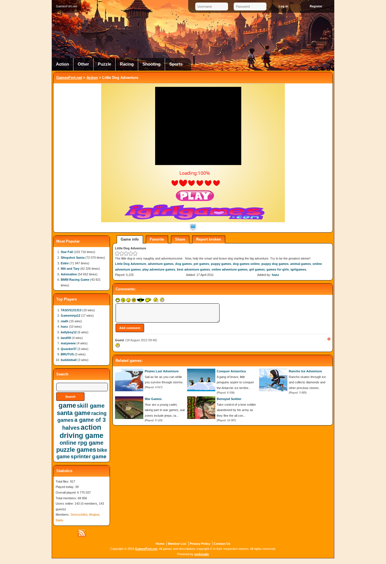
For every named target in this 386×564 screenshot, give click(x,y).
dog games (183, 263)
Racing (127, 64)
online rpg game (81, 443)
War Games (153, 399)
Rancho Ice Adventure (305, 371)
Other (83, 64)
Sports (176, 64)
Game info (130, 239)
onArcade (201, 554)
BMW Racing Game (75, 279)
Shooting (151, 64)
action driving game (81, 431)
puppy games (221, 263)
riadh (64, 321)
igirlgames (298, 269)
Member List (177, 543)
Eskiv (65, 263)
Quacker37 (69, 349)
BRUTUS (67, 354)
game (67, 405)
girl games (257, 269)
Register (316, 6)
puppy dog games (275, 263)
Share (180, 239)
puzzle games (76, 449)
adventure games (161, 263)
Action (62, 64)
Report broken (208, 239)
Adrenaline (69, 274)
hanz (275, 274)
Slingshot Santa (72, 257)
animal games (300, 263)
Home (160, 543)
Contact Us (222, 543)
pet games (201, 263)
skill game (91, 406)
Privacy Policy (200, 543)
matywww (68, 343)
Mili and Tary (70, 268)
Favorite (157, 239)
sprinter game (89, 456)
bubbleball (69, 360)
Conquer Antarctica (231, 371)
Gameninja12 (70, 315)
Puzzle (104, 64)
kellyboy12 (69, 332)
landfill (66, 338)
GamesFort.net (69, 77)
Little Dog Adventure (130, 263)
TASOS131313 (71, 310)
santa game (73, 412)
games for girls (277, 269)
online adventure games (230, 269)
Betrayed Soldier (229, 399)
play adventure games (158, 269)
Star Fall (67, 252)
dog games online (246, 263)
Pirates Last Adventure (162, 371)
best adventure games (193, 269)
